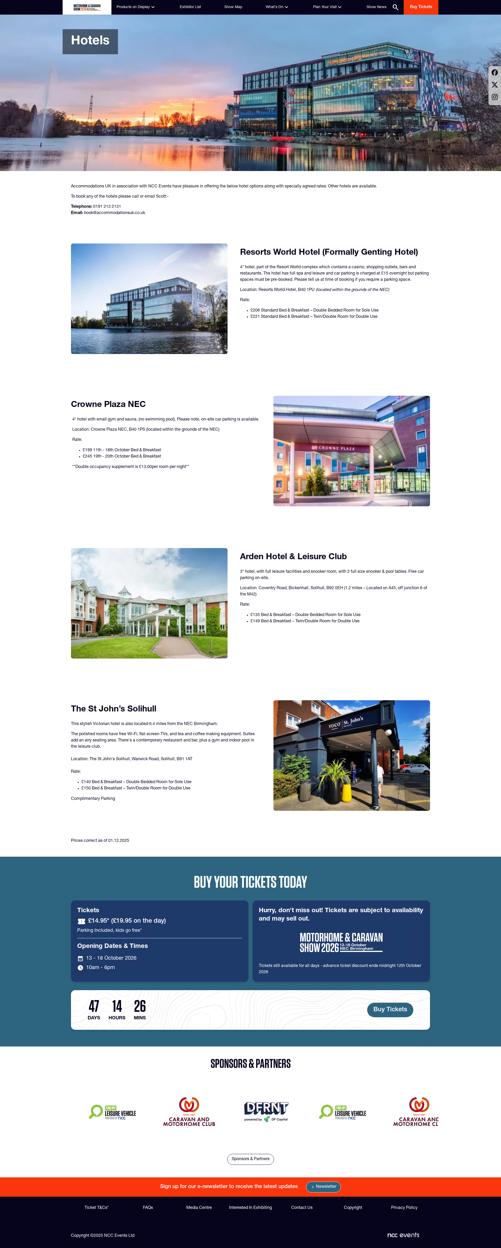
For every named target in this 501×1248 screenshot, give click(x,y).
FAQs (148, 1208)
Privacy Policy (404, 1208)
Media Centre (199, 1208)
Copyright (353, 1208)
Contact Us (302, 1208)
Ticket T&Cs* (97, 1208)
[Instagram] (495, 98)
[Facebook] (495, 73)
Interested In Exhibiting (250, 1208)
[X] (495, 86)
